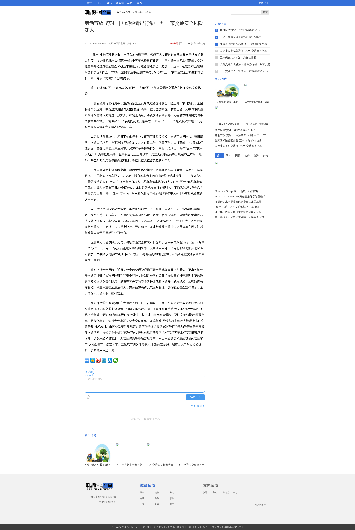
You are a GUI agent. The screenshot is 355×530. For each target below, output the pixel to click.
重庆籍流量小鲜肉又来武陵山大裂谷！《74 (239, 217)
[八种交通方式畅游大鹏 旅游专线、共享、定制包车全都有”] (228, 114)
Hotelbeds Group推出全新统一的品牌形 (236, 191)
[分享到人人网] (110, 360)
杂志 (129, 3)
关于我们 (147, 527)
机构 (157, 492)
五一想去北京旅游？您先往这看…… (240, 57)
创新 (142, 498)
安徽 (113, 496)
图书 (142, 492)
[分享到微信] (115, 360)
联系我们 (181, 527)
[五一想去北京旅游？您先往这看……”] (257, 91)
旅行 (109, 3)
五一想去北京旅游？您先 (257, 101)
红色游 (120, 3)
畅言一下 (195, 397)
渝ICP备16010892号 (198, 527)
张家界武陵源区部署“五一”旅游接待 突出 (243, 44)
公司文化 (170, 527)
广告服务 (158, 527)
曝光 (172, 492)
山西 (107, 502)
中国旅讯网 (119, 43)
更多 (113, 502)
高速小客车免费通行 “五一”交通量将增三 (243, 50)
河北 (101, 502)
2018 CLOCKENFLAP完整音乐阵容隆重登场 (240, 196)
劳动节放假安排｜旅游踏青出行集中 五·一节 (244, 37)
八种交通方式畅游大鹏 (160, 464)
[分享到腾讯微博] (104, 360)
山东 (107, 496)
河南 (101, 496)
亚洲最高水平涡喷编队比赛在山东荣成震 (238, 201)
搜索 (265, 12)
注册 (266, 3)
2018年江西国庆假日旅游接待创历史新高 (238, 212)
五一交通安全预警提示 (191, 464)
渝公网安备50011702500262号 (226, 527)
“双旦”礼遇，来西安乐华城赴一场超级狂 (238, 206)
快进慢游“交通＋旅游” (228, 101)
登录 (261, 3)
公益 (157, 504)
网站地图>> (260, 505)
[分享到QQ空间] (92, 360)
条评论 (174, 43)
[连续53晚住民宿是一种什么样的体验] (242, 186)
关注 (157, 498)
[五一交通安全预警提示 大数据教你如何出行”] (257, 114)
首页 (89, 3)
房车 (172, 504)
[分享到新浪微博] (98, 360)
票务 (172, 498)
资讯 (99, 3)
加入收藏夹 (199, 43)
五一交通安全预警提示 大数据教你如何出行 (245, 71)
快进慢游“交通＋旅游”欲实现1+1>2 (240, 30)
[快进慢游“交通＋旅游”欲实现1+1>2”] (228, 91)
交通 (148, 12)
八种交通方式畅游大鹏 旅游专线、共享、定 (245, 64)
